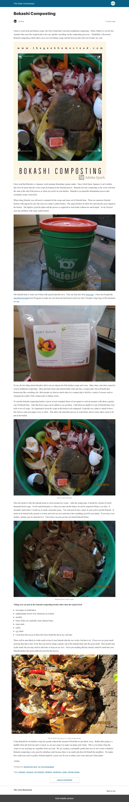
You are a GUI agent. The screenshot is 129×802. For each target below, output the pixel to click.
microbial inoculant (21, 298)
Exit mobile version (64, 798)
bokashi (22, 772)
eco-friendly (39, 772)
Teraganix (90, 294)
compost (29, 772)
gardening (57, 772)
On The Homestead (46, 767)
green (64, 772)
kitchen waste (73, 772)
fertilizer (48, 772)
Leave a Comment (64, 780)
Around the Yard (30, 767)
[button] (113, 694)
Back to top (111, 791)
